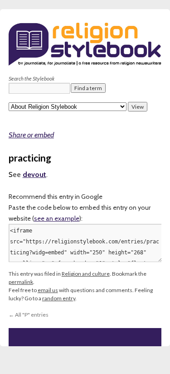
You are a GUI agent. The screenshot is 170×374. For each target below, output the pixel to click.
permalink (21, 281)
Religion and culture (86, 273)
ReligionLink (54, 104)
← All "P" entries (29, 314)
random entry (58, 298)
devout (34, 174)
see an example (56, 218)
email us (48, 290)
